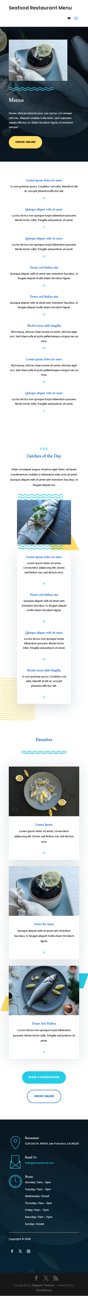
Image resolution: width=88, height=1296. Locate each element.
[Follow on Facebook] (12, 1251)
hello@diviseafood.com (39, 1163)
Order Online (44, 1096)
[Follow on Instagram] (28, 1251)
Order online (25, 142)
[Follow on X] (20, 1251)
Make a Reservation (44, 1077)
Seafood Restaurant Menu (40, 8)
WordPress (44, 1290)
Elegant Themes (43, 1285)
